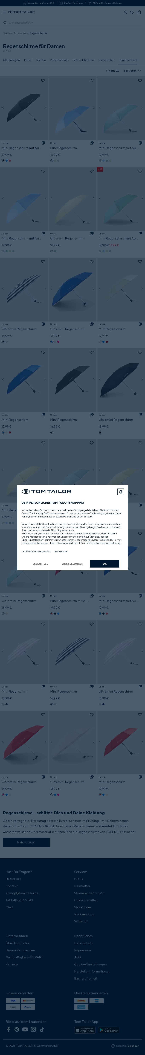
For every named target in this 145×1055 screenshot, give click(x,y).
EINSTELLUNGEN (72, 563)
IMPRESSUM (61, 551)
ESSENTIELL (40, 563)
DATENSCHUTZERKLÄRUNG (36, 551)
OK (105, 563)
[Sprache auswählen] (121, 492)
